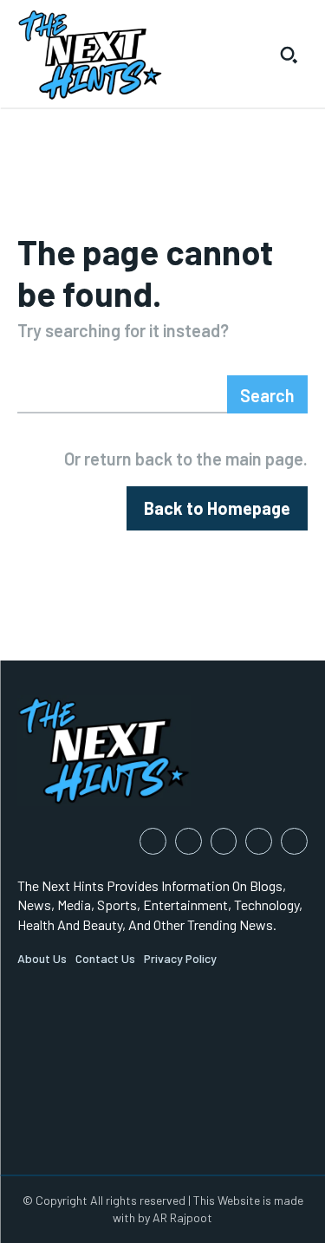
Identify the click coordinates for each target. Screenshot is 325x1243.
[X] (294, 841)
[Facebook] (153, 841)
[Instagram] (188, 841)
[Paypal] (224, 841)
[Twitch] (258, 841)
